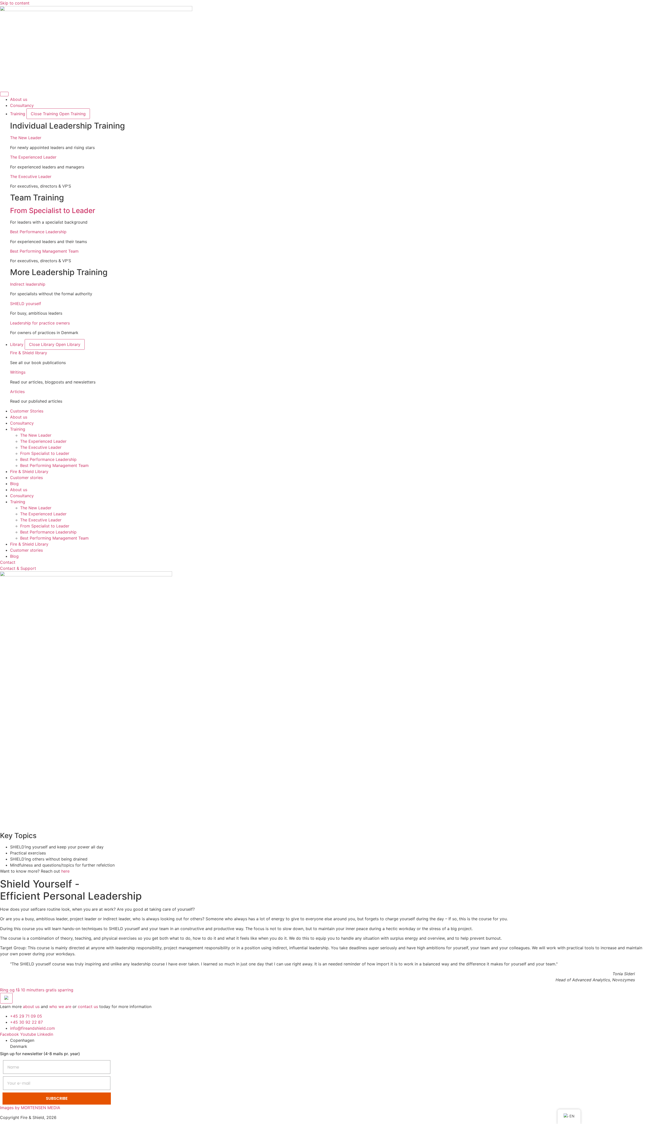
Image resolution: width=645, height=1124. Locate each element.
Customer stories (26, 477)
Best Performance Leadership (38, 231)
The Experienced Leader (33, 157)
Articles (17, 391)
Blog (14, 483)
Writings (17, 372)
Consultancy (22, 423)
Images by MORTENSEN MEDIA (30, 1107)
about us (31, 1006)
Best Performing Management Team (44, 251)
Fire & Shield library (28, 352)
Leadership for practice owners (40, 323)
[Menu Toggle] (4, 94)
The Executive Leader (30, 176)
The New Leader (25, 137)
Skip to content (14, 3)
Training (17, 429)
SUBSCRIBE (57, 1098)
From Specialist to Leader (52, 210)
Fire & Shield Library (29, 471)
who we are (60, 1006)
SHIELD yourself (25, 303)
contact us (88, 1006)
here (65, 871)
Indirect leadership (27, 284)
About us (18, 417)
